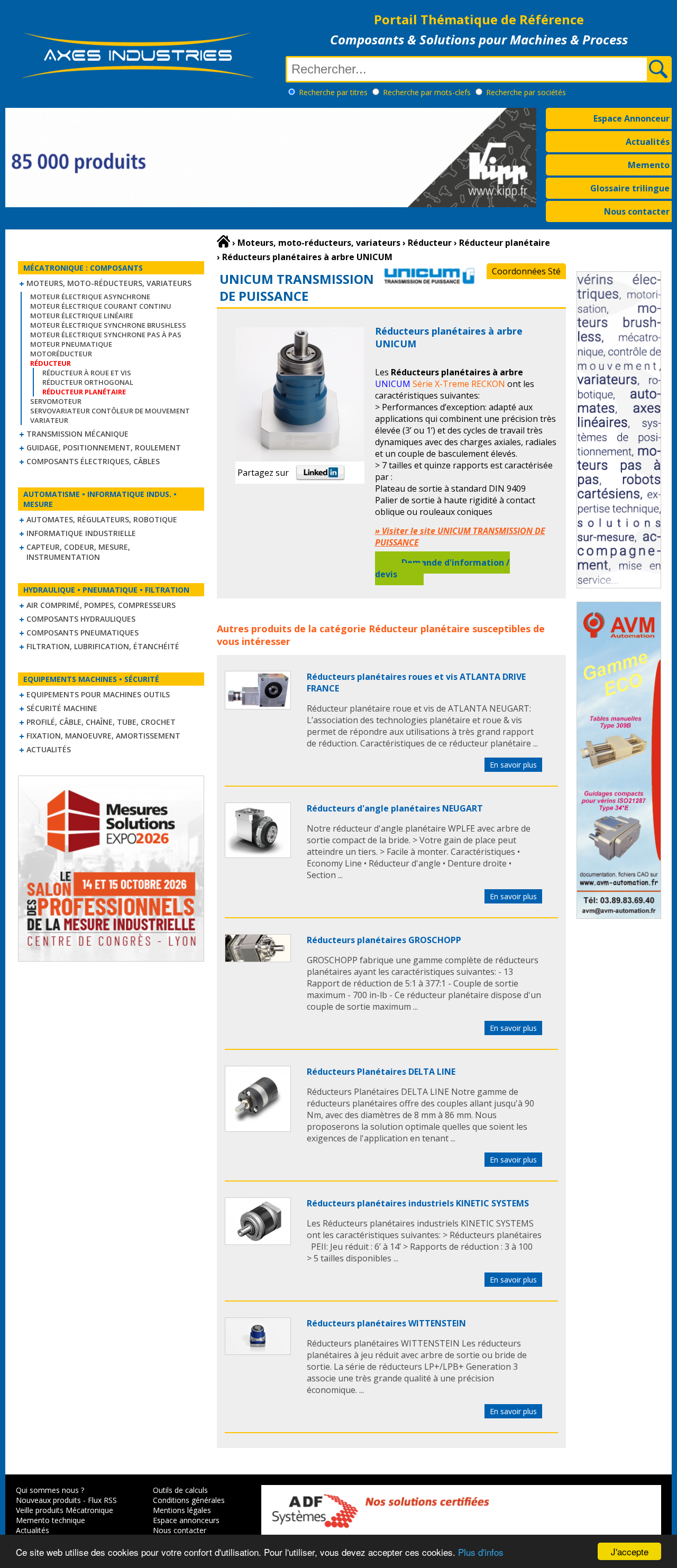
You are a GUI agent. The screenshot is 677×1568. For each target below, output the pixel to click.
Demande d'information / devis (442, 568)
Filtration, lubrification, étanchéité (102, 646)
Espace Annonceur (631, 118)
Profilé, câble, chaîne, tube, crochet (101, 722)
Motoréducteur (61, 353)
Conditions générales (189, 1500)
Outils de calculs (180, 1490)
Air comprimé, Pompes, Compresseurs (101, 605)
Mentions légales (182, 1510)
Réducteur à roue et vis (86, 372)
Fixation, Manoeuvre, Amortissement (103, 736)
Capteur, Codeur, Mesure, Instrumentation (78, 552)
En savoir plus (513, 765)
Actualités (648, 141)
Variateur (49, 420)
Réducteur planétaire (419, 628)
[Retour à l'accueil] (223, 241)
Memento (649, 165)
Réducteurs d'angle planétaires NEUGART (395, 808)
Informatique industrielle (81, 533)
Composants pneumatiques (82, 633)
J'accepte (629, 1551)
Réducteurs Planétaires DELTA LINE (381, 1071)
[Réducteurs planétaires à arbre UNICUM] (258, 706)
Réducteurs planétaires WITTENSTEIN (386, 1323)
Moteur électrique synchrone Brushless (108, 325)
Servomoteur (55, 401)
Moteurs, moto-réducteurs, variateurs (108, 283)
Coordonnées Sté (526, 271)
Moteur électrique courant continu (100, 306)
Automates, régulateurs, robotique (101, 519)
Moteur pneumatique (71, 344)
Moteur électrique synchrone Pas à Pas (105, 334)
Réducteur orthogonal (87, 382)
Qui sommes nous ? (50, 1490)
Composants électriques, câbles (93, 461)
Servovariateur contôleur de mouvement (110, 411)
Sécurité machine (61, 708)
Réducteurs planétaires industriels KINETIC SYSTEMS (418, 1203)
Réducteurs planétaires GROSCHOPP (384, 940)
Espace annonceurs (186, 1520)
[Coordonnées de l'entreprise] (429, 283)
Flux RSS (102, 1500)
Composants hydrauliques (80, 619)
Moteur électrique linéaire (81, 315)
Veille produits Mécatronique (64, 1510)
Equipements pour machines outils (98, 694)
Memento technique (50, 1520)
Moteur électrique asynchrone (90, 296)
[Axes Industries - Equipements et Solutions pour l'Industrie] (137, 78)
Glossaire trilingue (630, 188)
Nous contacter (637, 211)
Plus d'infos (481, 1551)
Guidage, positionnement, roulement (103, 447)
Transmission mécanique (77, 434)
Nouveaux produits (48, 1500)
